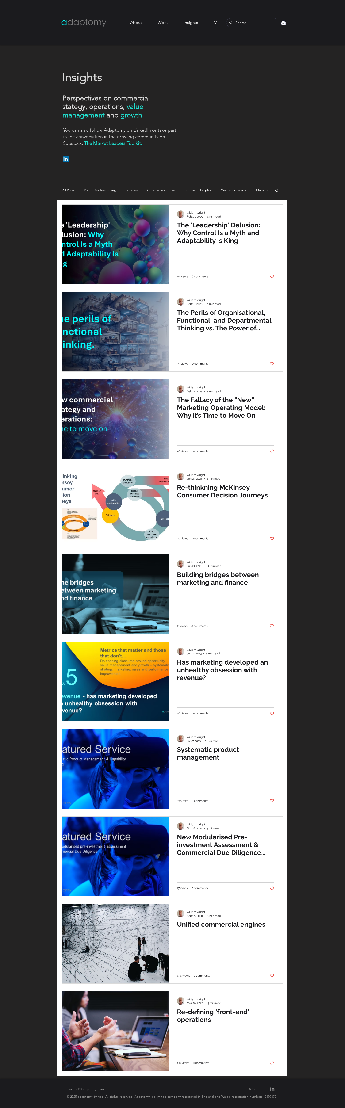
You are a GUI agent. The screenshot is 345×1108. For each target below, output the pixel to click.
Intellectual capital (198, 190)
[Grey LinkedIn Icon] (272, 1089)
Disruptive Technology (100, 190)
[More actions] (273, 214)
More (260, 190)
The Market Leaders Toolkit (112, 143)
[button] (277, 190)
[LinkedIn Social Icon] (66, 159)
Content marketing (161, 190)
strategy (132, 190)
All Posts (68, 190)
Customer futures (234, 190)
